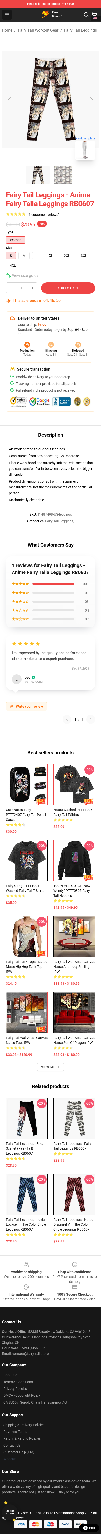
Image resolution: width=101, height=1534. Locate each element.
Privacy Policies (15, 1389)
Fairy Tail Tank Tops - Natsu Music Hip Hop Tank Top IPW (26, 966)
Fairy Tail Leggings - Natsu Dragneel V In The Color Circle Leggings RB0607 (73, 1224)
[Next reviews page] (90, 719)
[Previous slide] (9, 100)
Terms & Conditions (18, 1382)
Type (9, 232)
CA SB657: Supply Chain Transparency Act (35, 1402)
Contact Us (11, 1445)
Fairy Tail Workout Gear (38, 30)
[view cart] (94, 15)
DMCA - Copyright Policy (21, 1395)
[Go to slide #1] (38, 175)
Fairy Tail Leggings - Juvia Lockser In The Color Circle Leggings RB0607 (26, 1224)
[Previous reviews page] (67, 719)
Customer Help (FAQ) (19, 1452)
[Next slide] (91, 100)
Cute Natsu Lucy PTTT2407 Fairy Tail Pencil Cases (26, 814)
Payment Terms (15, 1432)
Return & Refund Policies (22, 1438)
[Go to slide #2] (63, 175)
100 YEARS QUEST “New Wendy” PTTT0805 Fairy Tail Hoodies (71, 890)
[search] (86, 15)
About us (10, 1375)
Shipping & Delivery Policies (23, 1425)
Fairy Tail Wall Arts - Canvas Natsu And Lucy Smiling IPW (74, 966)
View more (50, 1067)
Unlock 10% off (10, 1512)
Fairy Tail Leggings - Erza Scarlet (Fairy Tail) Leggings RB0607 (24, 1148)
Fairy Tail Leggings (80, 30)
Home (7, 30)
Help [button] (92, 1528)
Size (9, 248)
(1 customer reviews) (43, 214)
